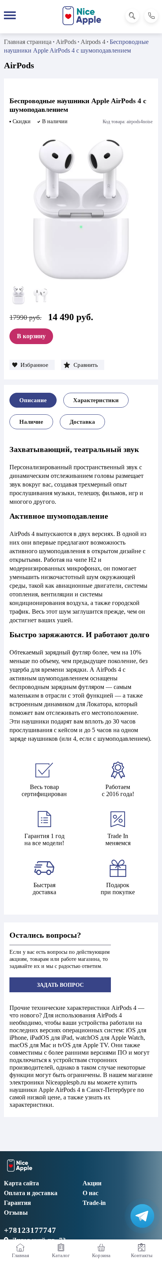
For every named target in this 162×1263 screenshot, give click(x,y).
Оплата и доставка (30, 1193)
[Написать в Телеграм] (142, 1216)
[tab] (33, 400)
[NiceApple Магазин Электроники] (82, 15)
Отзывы (16, 1212)
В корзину (31, 336)
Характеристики (96, 400)
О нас (90, 1193)
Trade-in (94, 1202)
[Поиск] (132, 16)
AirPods (66, 41)
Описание (33, 400)
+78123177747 (30, 1230)
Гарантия (17, 1202)
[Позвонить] (151, 16)
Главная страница (28, 41)
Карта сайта (21, 1183)
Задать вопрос (60, 985)
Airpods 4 (93, 41)
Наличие (31, 422)
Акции (92, 1183)
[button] (32, 365)
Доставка (82, 422)
